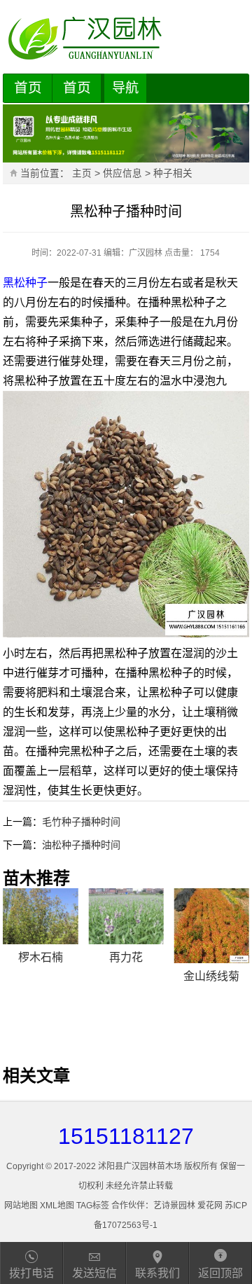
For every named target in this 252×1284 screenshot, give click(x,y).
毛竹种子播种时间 (81, 821)
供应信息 (122, 173)
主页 (82, 173)
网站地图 (21, 1205)
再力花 (126, 957)
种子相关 (172, 173)
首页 (28, 87)
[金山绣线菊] (211, 925)
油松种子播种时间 (81, 844)
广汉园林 (145, 253)
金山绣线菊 (211, 976)
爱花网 (210, 1205)
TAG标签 (92, 1205)
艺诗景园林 (174, 1205)
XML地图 (57, 1205)
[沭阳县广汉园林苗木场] (126, 39)
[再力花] (125, 916)
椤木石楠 (40, 957)
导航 (125, 88)
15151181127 (126, 1136)
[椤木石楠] (40, 916)
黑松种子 (25, 283)
